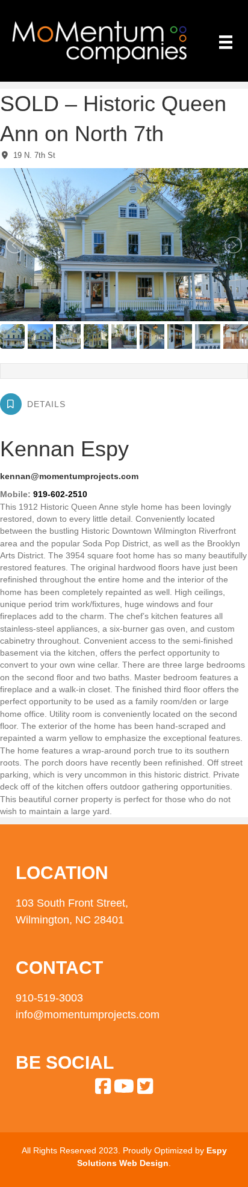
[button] (103, 1085)
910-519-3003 (49, 998)
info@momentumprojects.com (88, 1015)
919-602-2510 (60, 494)
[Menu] (226, 42)
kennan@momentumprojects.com (69, 476)
